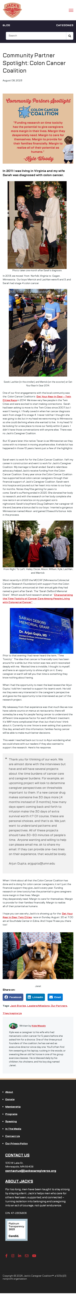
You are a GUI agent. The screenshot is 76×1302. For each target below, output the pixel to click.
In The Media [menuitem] (13, 1128)
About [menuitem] (9, 1092)
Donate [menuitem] (9, 1099)
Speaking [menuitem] (11, 1121)
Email (57, 997)
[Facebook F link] (6, 1255)
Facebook (15, 997)
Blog (6, 25)
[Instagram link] (12, 1255)
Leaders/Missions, (39, 1005)
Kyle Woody (39, 1025)
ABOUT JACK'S (19, 1181)
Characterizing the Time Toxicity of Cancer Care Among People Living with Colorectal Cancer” (38, 598)
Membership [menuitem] (13, 1106)
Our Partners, (59, 1005)
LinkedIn (37, 997)
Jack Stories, (18, 1005)
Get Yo (40, 396)
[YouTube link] (34, 1255)
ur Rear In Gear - (55, 396)
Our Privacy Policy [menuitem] (16, 1143)
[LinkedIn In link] (19, 1255)
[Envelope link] (26, 1255)
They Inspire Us (12, 1013)
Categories (64, 25)
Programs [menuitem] (11, 1114)
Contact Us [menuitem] (12, 1136)
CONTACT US (17, 1155)
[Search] (69, 36)
